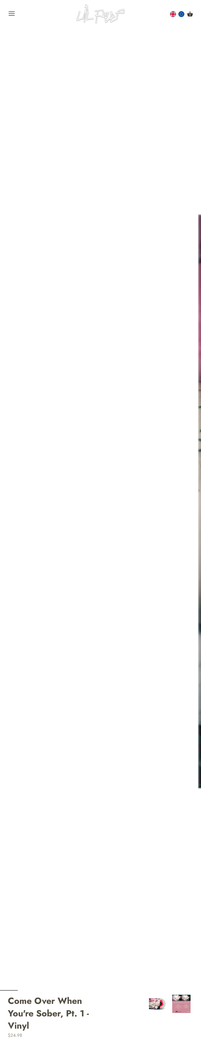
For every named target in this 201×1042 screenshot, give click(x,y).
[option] (157, 1004)
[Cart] (190, 14)
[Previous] (145, 1004)
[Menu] (12, 15)
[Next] (193, 1004)
